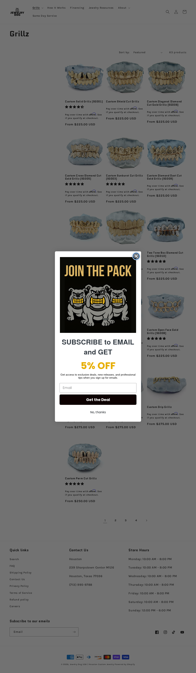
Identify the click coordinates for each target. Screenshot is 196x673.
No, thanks (98, 412)
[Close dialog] (136, 256)
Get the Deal (98, 399)
